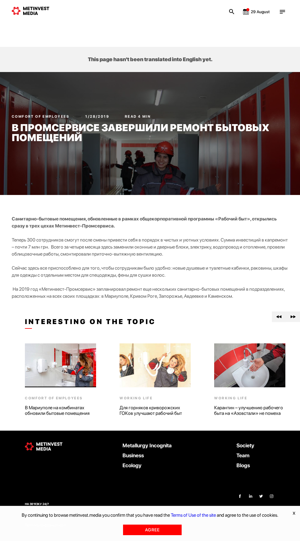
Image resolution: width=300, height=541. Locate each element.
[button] (279, 316)
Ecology (132, 465)
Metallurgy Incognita (147, 445)
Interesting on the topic (90, 322)
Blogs (243, 465)
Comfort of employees (41, 116)
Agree (152, 530)
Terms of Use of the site (193, 515)
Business (133, 455)
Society (245, 445)
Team (243, 455)
